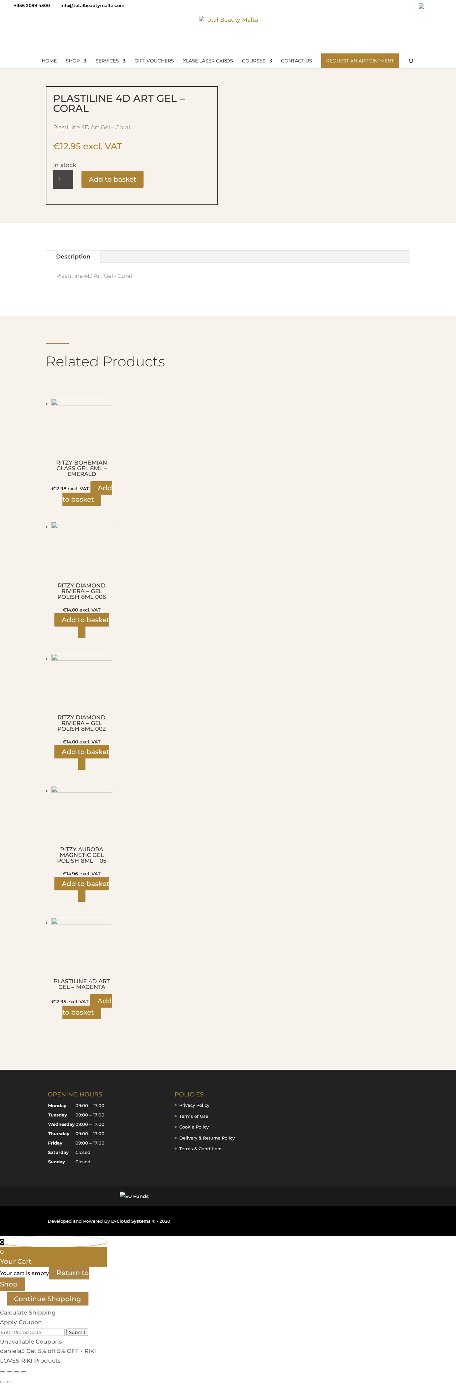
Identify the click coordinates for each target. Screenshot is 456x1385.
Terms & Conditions (201, 1148)
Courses (253, 61)
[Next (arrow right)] (9, 1382)
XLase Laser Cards (208, 61)
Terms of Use (193, 1116)
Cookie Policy (194, 1127)
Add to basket (112, 179)
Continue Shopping (47, 1299)
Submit (77, 1332)
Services (107, 61)
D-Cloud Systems (131, 1221)
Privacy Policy (194, 1105)
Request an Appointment (360, 61)
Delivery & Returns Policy (207, 1138)
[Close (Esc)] (23, 1372)
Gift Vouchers (154, 61)
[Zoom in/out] (2, 1372)
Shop (73, 61)
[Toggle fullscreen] (9, 1372)
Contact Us (296, 61)
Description (73, 256)
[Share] (16, 1372)
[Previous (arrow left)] (2, 1382)
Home (49, 61)
